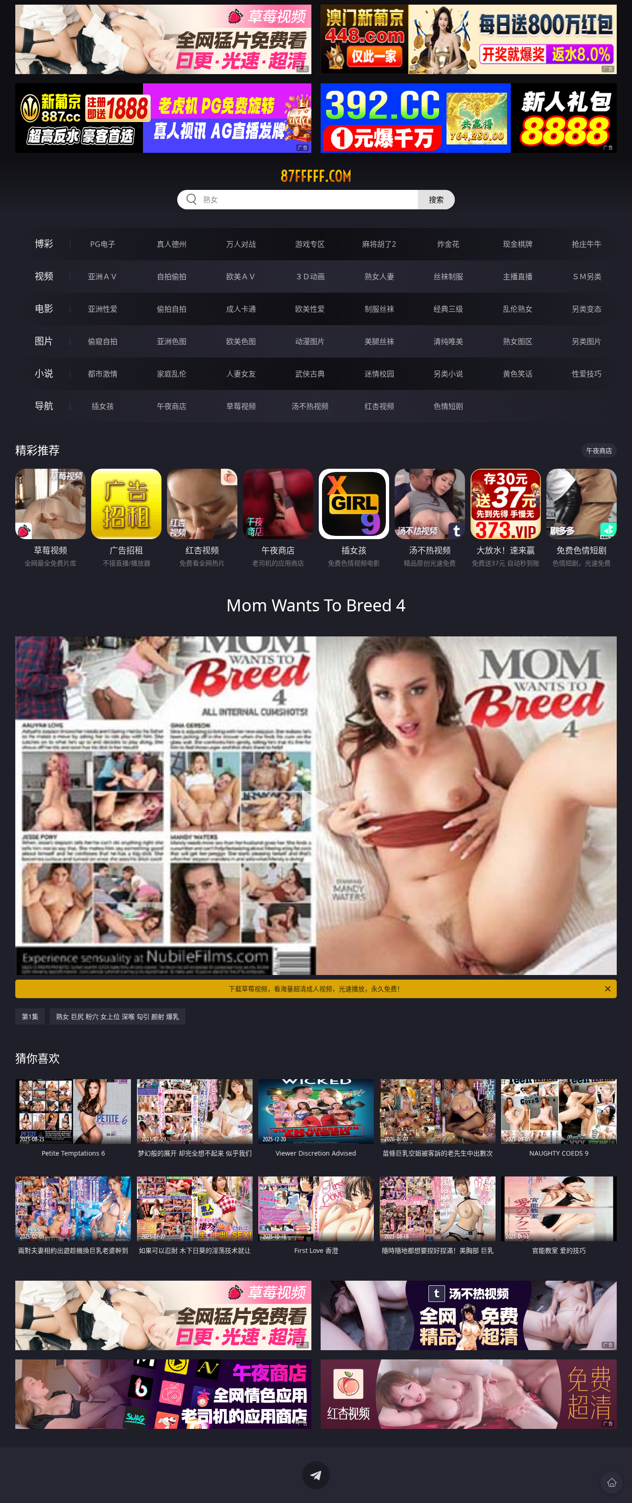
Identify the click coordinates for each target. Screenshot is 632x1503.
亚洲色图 (171, 341)
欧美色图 (241, 341)
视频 (44, 276)
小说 (44, 373)
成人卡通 (241, 309)
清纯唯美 (448, 341)
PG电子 (102, 244)
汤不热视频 (309, 406)
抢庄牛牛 (586, 244)
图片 (44, 341)
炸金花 (448, 244)
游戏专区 (310, 244)
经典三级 (448, 309)
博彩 (44, 244)
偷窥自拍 (103, 341)
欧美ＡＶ (241, 276)
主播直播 (518, 276)
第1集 (30, 1016)
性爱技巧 (586, 374)
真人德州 (171, 244)
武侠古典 (310, 374)
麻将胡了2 (379, 244)
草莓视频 (241, 406)
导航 (44, 406)
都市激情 (103, 374)
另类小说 (448, 374)
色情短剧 (448, 406)
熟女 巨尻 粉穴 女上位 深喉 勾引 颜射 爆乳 (117, 1016)
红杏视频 (379, 406)
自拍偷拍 (171, 276)
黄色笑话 (518, 374)
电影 (44, 308)
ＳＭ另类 (586, 276)
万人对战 (241, 244)
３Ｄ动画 (310, 276)
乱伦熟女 (518, 309)
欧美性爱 (310, 309)
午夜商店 (171, 406)
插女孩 (103, 406)
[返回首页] (612, 1483)
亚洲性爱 (103, 309)
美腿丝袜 (379, 341)
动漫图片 (310, 341)
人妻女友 (241, 374)
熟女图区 (518, 341)
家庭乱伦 (171, 374)
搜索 (436, 200)
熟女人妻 (379, 276)
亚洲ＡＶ (103, 276)
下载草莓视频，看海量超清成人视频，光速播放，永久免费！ (316, 988)
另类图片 (586, 341)
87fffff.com (316, 176)
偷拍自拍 (171, 309)
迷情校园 (379, 374)
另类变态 (586, 309)
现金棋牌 (518, 244)
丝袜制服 (448, 276)
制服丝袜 (379, 309)
